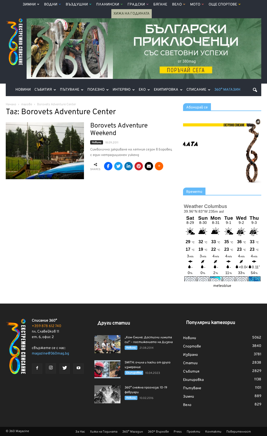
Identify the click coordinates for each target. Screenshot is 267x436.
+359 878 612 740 (46, 326)
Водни (50, 4)
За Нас (80, 432)
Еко (142, 90)
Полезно (96, 90)
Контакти (213, 432)
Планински (107, 4)
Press (178, 432)
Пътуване (69, 90)
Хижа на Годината (131, 13)
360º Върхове (158, 432)
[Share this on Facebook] (108, 166)
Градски (136, 4)
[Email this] (149, 166)
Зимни (29, 4)
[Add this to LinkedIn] (128, 166)
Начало (11, 104)
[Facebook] (37, 368)
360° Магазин (227, 90)
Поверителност (238, 432)
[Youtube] (78, 368)
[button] (255, 90)
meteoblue (222, 286)
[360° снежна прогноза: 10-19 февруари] (107, 394)
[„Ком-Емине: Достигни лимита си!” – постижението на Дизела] (107, 344)
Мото (195, 4)
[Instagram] (51, 368)
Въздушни (77, 4)
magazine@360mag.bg (50, 353)
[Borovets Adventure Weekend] (45, 150)
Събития (43, 90)
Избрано (190, 355)
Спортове (192, 346)
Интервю (122, 90)
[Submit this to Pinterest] (139, 166)
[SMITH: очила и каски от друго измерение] (107, 369)
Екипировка (166, 90)
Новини (23, 90)
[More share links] (159, 166)
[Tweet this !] (118, 166)
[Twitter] (64, 368)
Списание (196, 90)
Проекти (193, 432)
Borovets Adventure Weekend (119, 130)
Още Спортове (223, 4)
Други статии (114, 323)
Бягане (160, 4)
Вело (177, 4)
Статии (190, 363)
